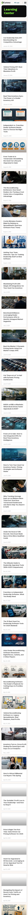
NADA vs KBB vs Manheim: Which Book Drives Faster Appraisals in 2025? (13, 407)
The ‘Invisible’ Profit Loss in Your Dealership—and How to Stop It (13, 803)
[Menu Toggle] (25, 2)
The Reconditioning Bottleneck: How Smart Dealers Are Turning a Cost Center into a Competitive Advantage (13, 192)
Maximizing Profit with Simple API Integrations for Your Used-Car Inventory (13, 286)
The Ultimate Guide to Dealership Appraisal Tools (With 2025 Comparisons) (13, 565)
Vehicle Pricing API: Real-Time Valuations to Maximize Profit (13, 69)
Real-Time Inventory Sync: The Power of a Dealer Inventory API (13, 98)
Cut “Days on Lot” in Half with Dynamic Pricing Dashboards (12, 377)
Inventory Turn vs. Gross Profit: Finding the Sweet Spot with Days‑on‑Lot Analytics (15, 746)
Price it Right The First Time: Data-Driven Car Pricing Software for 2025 (13, 832)
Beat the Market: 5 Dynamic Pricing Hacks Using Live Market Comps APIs (13, 348)
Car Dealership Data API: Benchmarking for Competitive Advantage (12, 40)
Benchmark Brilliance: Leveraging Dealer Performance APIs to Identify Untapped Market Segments (13, 317)
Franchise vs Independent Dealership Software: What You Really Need (13, 594)
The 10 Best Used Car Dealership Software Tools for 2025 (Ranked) (13, 623)
